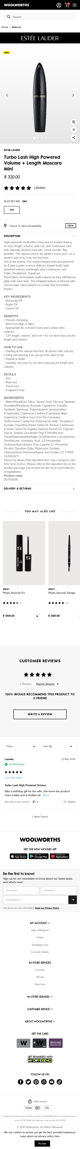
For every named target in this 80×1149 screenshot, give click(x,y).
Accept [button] (42, 1143)
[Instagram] (44, 1081)
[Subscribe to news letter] (72, 900)
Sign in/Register (40, 930)
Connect (40, 969)
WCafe (40, 977)
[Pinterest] (36, 1081)
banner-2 (42, 138)
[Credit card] (39, 1043)
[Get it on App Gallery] (60, 856)
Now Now (40, 984)
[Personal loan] (55, 1043)
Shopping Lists (40, 944)
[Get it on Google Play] (39, 856)
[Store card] (23, 1043)
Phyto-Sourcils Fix (14, 592)
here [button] (57, 1136)
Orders (40, 937)
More (46, 795)
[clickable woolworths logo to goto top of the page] (40, 840)
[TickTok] (59, 1081)
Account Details (40, 952)
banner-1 (38, 138)
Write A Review (40, 714)
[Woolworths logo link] (16, 5)
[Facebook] (20, 1081)
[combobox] (43, 17)
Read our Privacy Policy (47, 908)
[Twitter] (28, 1081)
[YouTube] (51, 1081)
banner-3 (45, 138)
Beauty (5, 27)
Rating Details (45, 683)
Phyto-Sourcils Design (61, 592)
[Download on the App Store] (19, 856)
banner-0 (34, 138)
